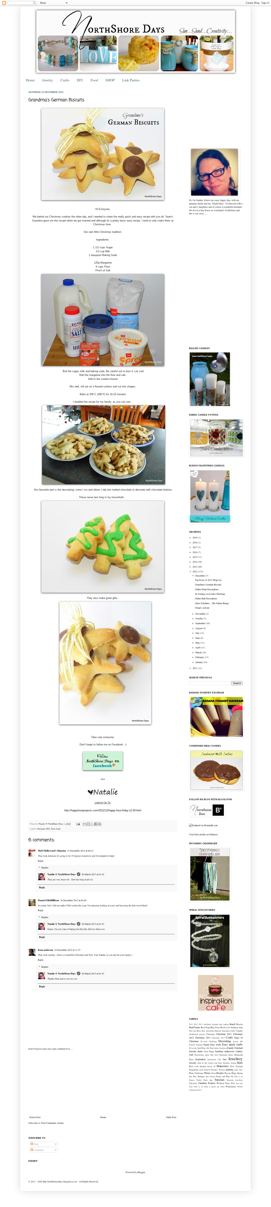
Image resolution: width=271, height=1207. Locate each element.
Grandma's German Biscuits (208, 584)
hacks (207, 1055)
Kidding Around (229, 1063)
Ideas (191, 1059)
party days (238, 1069)
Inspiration (200, 1059)
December (200, 575)
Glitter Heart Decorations (207, 589)
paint (201, 1069)
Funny (211, 1051)
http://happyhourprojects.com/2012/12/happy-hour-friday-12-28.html (102, 810)
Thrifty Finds (202, 1080)
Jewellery (235, 1058)
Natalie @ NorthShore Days (51, 823)
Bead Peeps (194, 1027)
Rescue (228, 1073)
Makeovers (223, 1066)
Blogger (141, 1172)
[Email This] (84, 824)
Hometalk (238, 1054)
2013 (195, 566)
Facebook (223, 1048)
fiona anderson (45, 950)
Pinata (213, 1073)
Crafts (65, 80)
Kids (240, 1063)
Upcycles (193, 1083)
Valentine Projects (206, 1083)
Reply (40, 860)
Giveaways (199, 1054)
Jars (225, 1059)
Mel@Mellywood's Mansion (52, 850)
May (197, 642)
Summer (201, 1076)
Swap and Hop (223, 1076)
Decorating (224, 1041)
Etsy (204, 1048)
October (199, 618)
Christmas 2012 (43, 828)
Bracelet (218, 1031)
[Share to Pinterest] (100, 824)
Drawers (192, 1044)
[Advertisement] (102, 1083)
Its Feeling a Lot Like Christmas (210, 593)
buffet (233, 1031)
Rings (234, 1073)
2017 (195, 547)
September (200, 623)
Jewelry (47, 80)
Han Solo (214, 1055)
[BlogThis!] (88, 824)
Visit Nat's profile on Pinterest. (203, 834)
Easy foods (56, 828)
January (199, 662)
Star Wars (193, 1076)
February (200, 657)
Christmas (210, 1034)
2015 (195, 556)
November (200, 613)
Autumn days (217, 1024)
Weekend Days (223, 1083)
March (198, 652)
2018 (195, 542)
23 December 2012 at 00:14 (80, 850)
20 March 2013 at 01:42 (93, 874)
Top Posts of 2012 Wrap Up (208, 579)
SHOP (110, 80)
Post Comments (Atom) (52, 1122)
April (198, 647)
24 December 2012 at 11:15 (67, 949)
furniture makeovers (224, 1051)
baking (226, 1024)
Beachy (239, 1024)
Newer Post (34, 1117)
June (197, 637)
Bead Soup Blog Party (210, 1027)
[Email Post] (78, 823)
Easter (206, 1044)
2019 (195, 537)
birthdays (234, 1027)
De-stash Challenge (209, 1041)
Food (94, 80)
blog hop (192, 1031)
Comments (38, 1149)
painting (229, 1069)
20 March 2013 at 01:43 (93, 923)
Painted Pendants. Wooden (214, 1069)
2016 (195, 552)
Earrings (199, 1044)
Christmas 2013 (202, 1037)
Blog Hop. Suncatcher (205, 1031)
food (206, 1051)
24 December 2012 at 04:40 (73, 900)
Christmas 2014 (218, 1038)
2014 (195, 561)
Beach (232, 1024)
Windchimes (231, 1086)
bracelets (226, 1030)
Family (230, 1047)
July (197, 632)
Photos (207, 1072)
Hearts (230, 1055)
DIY (80, 80)
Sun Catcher (210, 1076)
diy (241, 1041)
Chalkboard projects (197, 1034)
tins (210, 1080)
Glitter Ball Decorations (206, 598)
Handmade (223, 1055)
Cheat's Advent (202, 607)
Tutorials (219, 1080)
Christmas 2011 (224, 1034)
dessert (235, 1041)
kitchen (203, 1066)
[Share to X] (92, 824)
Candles (239, 1030)
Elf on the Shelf (195, 1048)
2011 (195, 668)
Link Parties (131, 80)
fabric (216, 1048)
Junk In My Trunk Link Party (209, 1063)
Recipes (220, 1072)
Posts (36, 1143)
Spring (240, 1073)
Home (30, 80)
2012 (195, 571)
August (199, 628)
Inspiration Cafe (214, 1059)
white (222, 1086)
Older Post (171, 1117)
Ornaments (193, 1069)
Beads (223, 1027)
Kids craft (194, 1066)
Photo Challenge (196, 1073)
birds (228, 1027)
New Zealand (236, 1066)
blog (241, 1027)
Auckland (207, 1024)
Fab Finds (210, 1048)
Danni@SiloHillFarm (48, 900)
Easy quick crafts (232, 1044)
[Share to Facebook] (96, 824)
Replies (44, 867)
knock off (211, 1066)
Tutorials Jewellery (235, 1080)
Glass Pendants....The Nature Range (212, 603)
